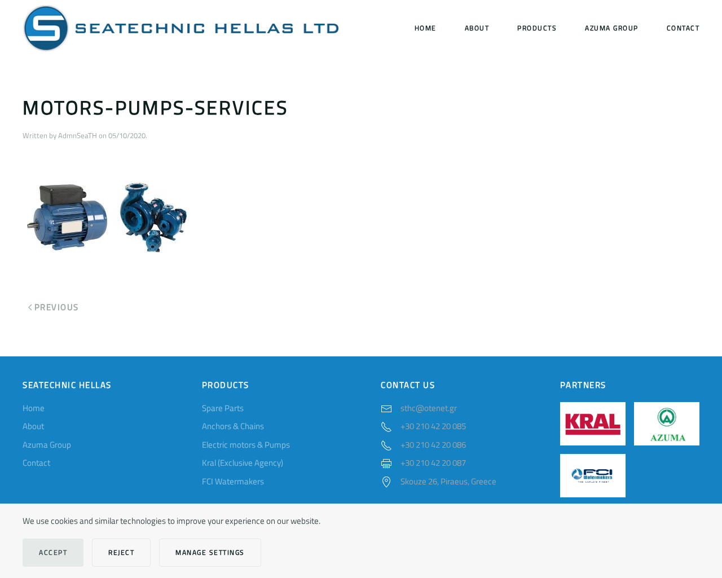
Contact (683, 28)
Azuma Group (612, 28)
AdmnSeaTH (77, 135)
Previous (56, 307)
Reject (121, 552)
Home (426, 28)
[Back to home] (180, 28)
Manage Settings (210, 552)
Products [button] (537, 28)
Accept (53, 552)
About (477, 28)
